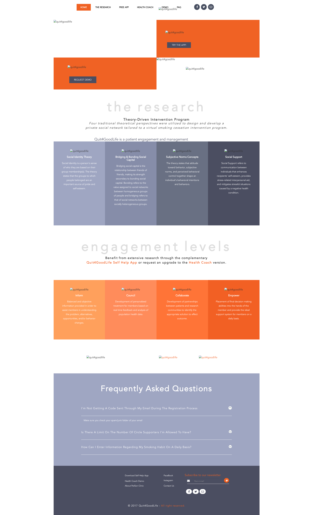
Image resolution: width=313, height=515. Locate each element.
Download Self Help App (137, 475)
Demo (165, 7)
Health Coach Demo (134, 481)
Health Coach (145, 7)
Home (83, 7)
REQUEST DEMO (83, 79)
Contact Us (169, 485)
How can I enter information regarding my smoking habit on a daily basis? (136, 447)
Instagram (168, 480)
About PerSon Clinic (134, 485)
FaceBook (168, 475)
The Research (103, 7)
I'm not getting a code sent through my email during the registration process (139, 408)
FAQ (179, 7)
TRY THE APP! (179, 45)
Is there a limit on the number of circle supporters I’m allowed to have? (136, 432)
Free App (124, 7)
